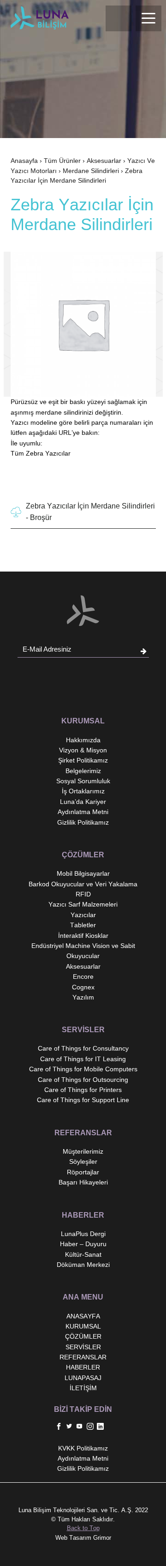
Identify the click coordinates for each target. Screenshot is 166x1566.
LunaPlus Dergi (83, 1233)
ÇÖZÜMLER (83, 1336)
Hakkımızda (83, 740)
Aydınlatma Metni (83, 811)
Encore (83, 976)
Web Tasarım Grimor (83, 1537)
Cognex (83, 987)
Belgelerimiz (83, 770)
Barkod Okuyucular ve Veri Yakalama (83, 884)
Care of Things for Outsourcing (83, 1079)
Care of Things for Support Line (83, 1100)
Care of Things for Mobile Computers (83, 1069)
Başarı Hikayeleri (83, 1182)
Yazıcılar (83, 915)
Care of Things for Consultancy (83, 1048)
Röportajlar (83, 1172)
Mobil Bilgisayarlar (83, 873)
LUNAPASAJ (83, 1377)
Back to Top (83, 1528)
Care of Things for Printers (83, 1089)
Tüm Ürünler (62, 160)
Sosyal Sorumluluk (83, 781)
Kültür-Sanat (83, 1254)
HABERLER (83, 1367)
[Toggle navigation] (148, 18)
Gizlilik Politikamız (83, 822)
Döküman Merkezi (83, 1264)
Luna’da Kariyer (83, 801)
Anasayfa (24, 160)
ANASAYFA (83, 1316)
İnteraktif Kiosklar (83, 935)
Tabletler (83, 925)
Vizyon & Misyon (83, 750)
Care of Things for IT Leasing (83, 1059)
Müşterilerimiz (83, 1151)
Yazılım (83, 997)
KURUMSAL (83, 1326)
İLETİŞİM (83, 1388)
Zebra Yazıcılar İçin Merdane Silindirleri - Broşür (90, 512)
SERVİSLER (83, 1347)
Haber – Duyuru (83, 1244)
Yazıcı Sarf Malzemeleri (83, 904)
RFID (83, 894)
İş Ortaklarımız (83, 791)
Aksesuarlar (104, 160)
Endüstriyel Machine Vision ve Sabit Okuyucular (83, 950)
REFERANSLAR (83, 1357)
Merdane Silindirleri (91, 170)
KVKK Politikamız (83, 1448)
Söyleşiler (83, 1161)
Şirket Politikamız (83, 760)
